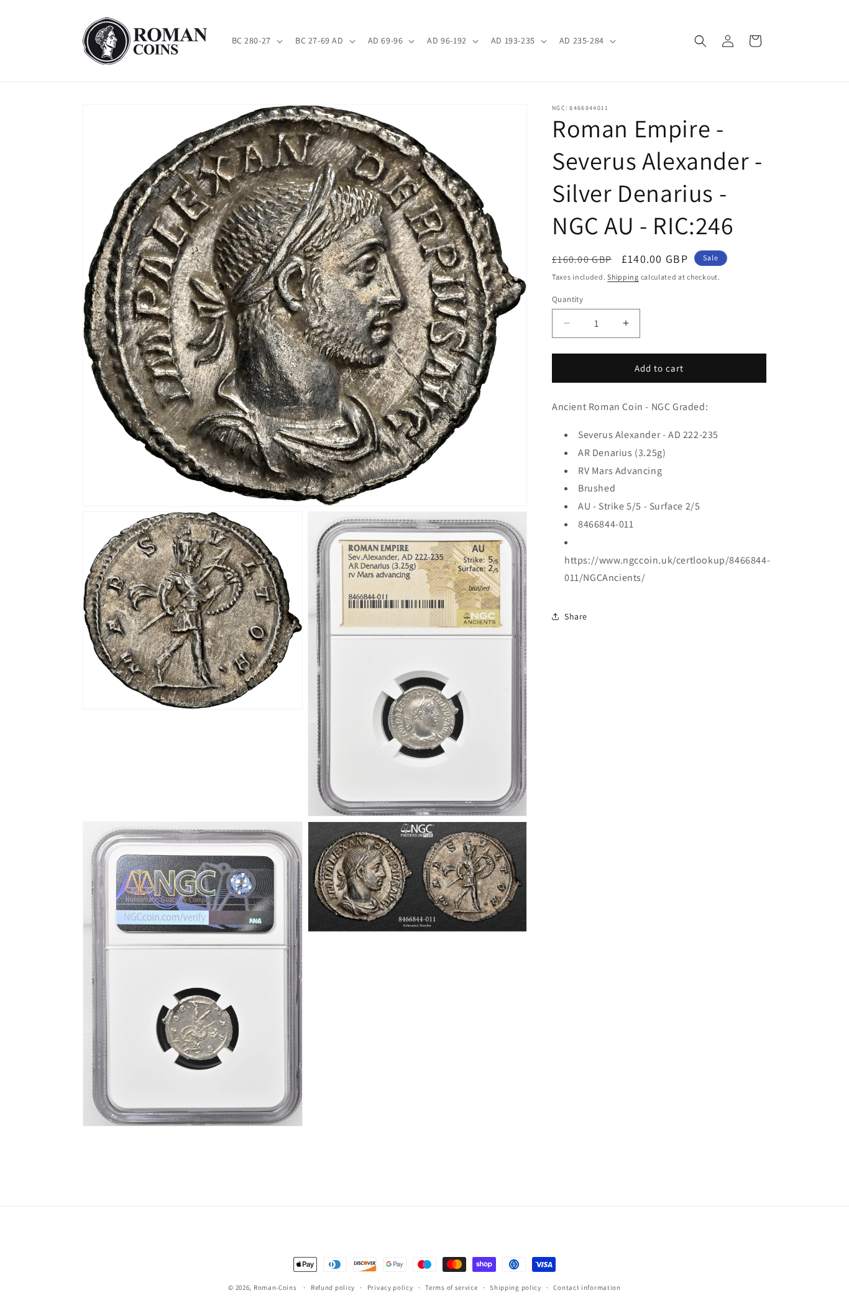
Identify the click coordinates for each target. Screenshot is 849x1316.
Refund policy (333, 1287)
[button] (256, 40)
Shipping (623, 276)
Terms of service (451, 1287)
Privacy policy (390, 1287)
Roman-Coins (275, 1287)
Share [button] (575, 615)
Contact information (586, 1287)
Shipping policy (515, 1287)
